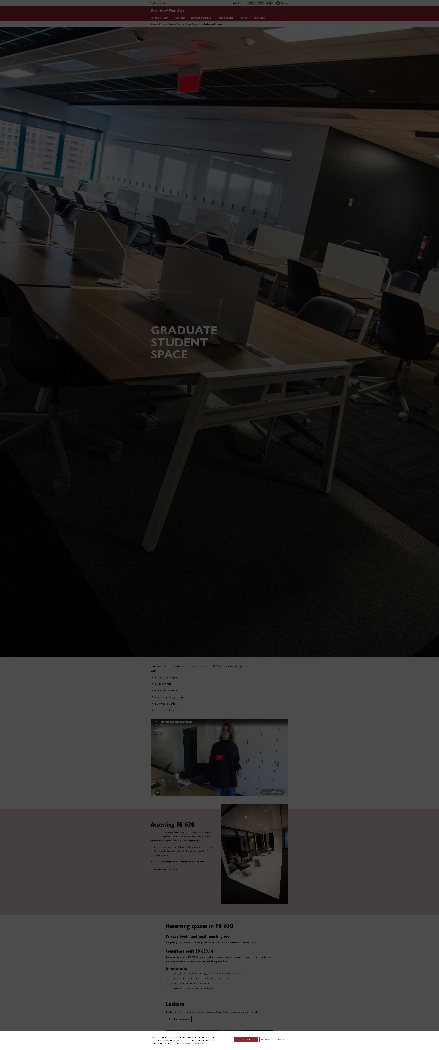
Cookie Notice (201, 1043)
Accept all (246, 1039)
